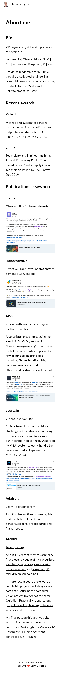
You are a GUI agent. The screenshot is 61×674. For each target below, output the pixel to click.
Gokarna (41, 665)
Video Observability (19, 419)
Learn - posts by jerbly (20, 506)
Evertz (34, 47)
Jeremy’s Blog (15, 547)
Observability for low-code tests (27, 206)
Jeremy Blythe (21, 4)
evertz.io (16, 52)
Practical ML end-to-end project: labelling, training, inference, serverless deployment (30, 605)
